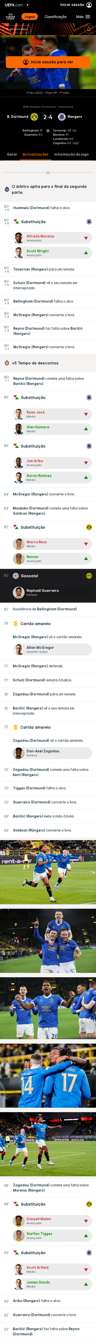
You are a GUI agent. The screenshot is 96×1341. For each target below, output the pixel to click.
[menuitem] (30, 16)
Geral (12, 154)
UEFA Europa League (10, 16)
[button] (82, 16)
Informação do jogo (71, 154)
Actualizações (35, 154)
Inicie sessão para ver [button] (52, 62)
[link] (29, 16)
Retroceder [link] (19, 29)
